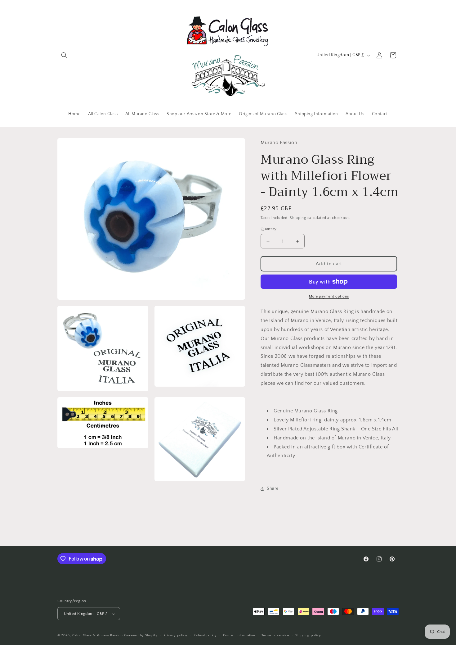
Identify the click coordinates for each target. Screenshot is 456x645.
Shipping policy (308, 635)
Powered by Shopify (141, 636)
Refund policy (205, 635)
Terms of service (275, 635)
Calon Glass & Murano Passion (97, 636)
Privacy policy (175, 635)
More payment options (329, 296)
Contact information (239, 635)
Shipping (298, 218)
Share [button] (273, 488)
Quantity (268, 229)
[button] (64, 55)
